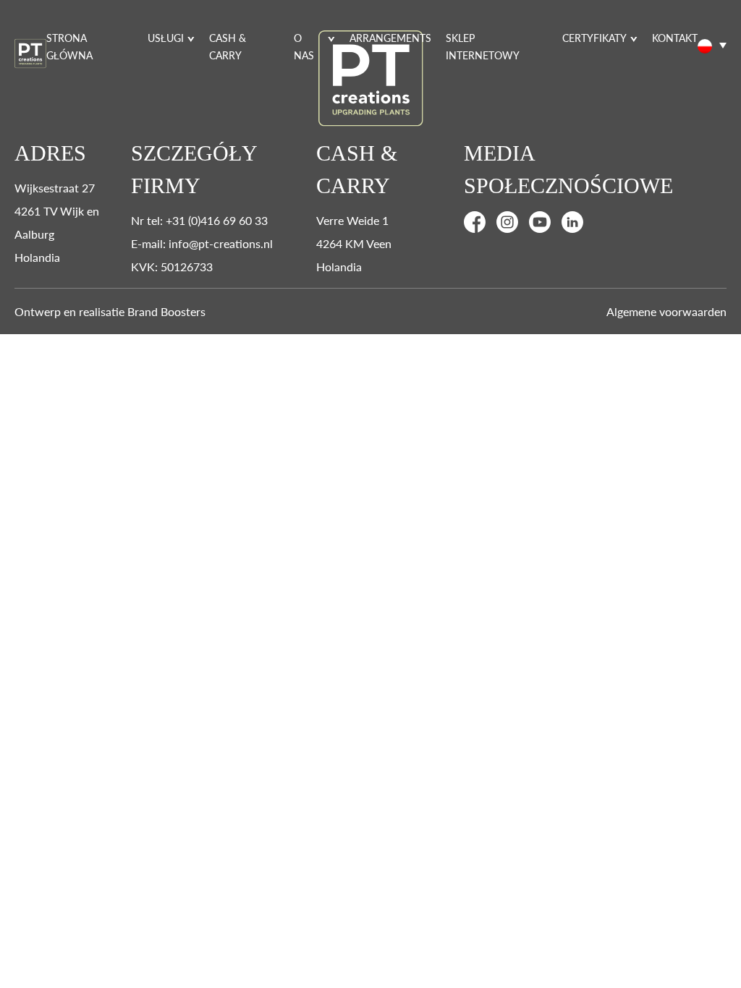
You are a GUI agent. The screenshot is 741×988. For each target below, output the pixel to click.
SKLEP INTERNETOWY (483, 46)
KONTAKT (675, 37)
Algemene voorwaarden (666, 311)
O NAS (304, 46)
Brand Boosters (166, 311)
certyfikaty (594, 37)
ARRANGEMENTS (390, 37)
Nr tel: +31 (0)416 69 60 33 (199, 220)
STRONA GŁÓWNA (69, 46)
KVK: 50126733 (172, 266)
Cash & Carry (227, 46)
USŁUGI (166, 37)
